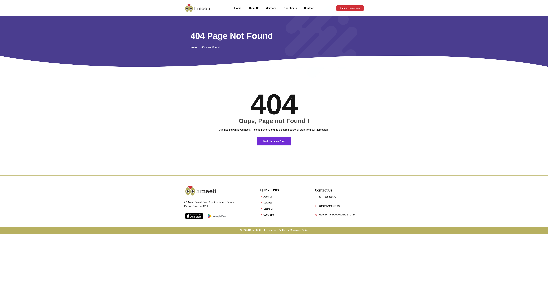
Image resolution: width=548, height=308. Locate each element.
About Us (253, 8)
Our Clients (290, 8)
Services (271, 8)
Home (237, 8)
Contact (309, 8)
